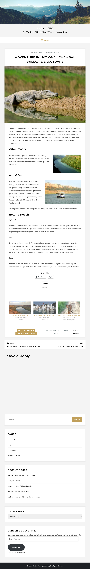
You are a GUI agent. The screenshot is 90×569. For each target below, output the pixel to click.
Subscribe (16, 547)
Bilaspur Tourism (14, 481)
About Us (11, 439)
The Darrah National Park (20, 315)
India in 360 (45, 28)
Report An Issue (14, 455)
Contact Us (12, 450)
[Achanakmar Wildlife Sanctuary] (44, 307)
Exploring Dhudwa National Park (69, 315)
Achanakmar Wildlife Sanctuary (44, 315)
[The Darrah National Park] (20, 307)
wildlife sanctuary (26, 334)
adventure (53, 330)
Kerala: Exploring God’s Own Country (22, 475)
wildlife (56, 333)
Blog (9, 445)
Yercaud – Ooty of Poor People (20, 486)
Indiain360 (37, 52)
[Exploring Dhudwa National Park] (69, 307)
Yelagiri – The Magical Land (18, 491)
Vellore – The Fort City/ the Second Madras (24, 497)
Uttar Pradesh (25, 330)
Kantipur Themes (56, 566)
